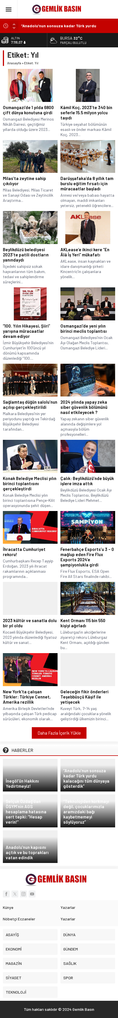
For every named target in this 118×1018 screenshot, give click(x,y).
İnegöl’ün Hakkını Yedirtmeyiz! (22, 783)
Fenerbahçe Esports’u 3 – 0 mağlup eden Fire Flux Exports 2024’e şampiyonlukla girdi (87, 557)
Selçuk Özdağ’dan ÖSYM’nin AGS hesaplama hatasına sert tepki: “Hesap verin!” (26, 812)
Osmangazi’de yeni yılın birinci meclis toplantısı (83, 328)
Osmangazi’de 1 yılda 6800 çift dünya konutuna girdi (28, 110)
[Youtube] (32, 894)
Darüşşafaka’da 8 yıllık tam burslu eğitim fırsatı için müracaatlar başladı (86, 183)
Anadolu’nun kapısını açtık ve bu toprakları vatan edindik (27, 852)
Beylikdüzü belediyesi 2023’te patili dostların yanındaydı (26, 254)
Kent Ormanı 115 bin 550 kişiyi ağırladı (82, 623)
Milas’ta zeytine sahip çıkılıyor (24, 181)
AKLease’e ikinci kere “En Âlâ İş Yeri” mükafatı (84, 252)
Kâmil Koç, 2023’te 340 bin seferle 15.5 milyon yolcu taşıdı (86, 112)
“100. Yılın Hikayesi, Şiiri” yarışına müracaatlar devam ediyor (26, 331)
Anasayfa (14, 63)
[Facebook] (6, 894)
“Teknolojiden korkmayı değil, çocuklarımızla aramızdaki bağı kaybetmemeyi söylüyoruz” (86, 812)
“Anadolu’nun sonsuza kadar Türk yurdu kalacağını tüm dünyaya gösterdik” (86, 778)
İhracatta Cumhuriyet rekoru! (24, 552)
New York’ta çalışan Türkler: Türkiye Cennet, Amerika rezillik (27, 697)
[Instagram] (23, 894)
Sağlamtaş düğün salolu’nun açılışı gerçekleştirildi (30, 404)
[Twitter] (14, 894)
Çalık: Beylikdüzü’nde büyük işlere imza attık (87, 481)
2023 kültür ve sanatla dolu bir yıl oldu (30, 623)
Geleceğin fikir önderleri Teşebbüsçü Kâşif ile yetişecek (84, 697)
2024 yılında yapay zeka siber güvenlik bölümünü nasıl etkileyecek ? (83, 407)
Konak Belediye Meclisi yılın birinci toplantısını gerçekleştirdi (29, 483)
